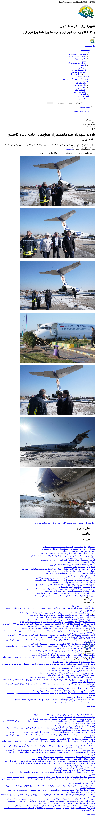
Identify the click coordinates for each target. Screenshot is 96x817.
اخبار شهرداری (89, 523)
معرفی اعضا (85, 611)
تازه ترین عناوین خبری (77, 54)
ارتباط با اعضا (85, 608)
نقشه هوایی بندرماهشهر (81, 625)
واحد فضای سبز (79, 92)
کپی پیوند (69, 149)
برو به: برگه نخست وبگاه (80, 606)
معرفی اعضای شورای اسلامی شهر (76, 79)
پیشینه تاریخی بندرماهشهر (80, 619)
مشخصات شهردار (79, 72)
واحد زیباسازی (80, 85)
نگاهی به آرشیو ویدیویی (81, 638)
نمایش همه (91, 706)
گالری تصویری (80, 59)
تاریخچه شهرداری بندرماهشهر (78, 621)
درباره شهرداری (84, 67)
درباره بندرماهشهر (83, 76)
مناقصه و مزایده (84, 96)
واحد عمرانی (81, 87)
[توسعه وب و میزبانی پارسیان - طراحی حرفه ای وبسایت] (89, 662)
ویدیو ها (83, 61)
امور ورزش (81, 94)
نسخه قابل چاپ (89, 124)
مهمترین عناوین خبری (77, 56)
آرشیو (83, 65)
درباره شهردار (75, 74)
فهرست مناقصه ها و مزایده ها (78, 634)
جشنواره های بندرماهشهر (80, 636)
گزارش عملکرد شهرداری (44, 523)
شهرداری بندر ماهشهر (81, 111)
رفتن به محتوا (90, 46)
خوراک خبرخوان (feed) (77, 63)
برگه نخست (85, 50)
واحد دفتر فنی (80, 83)
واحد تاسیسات (80, 90)
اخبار (88, 52)
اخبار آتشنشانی (84, 99)
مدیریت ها (86, 81)
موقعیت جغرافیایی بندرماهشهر (78, 623)
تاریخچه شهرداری (79, 70)
